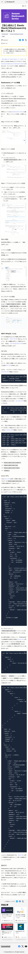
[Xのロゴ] (23, 946)
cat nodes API (19, 401)
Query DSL (21, 639)
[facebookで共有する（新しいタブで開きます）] (23, 40)
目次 (23, 6)
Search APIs (19, 343)
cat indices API (9, 430)
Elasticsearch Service (18, 112)
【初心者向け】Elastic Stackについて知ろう (13, 59)
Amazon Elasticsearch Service (17, 34)
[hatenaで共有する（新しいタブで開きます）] (20, 40)
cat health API (5, 372)
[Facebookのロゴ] (19, 946)
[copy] (25, 376)
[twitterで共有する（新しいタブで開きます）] (26, 40)
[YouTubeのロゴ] (26, 946)
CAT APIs (12, 343)
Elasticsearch (5, 34)
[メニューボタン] (2, 1)
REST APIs (13, 339)
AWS (4, 36)
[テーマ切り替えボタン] (26, 2)
